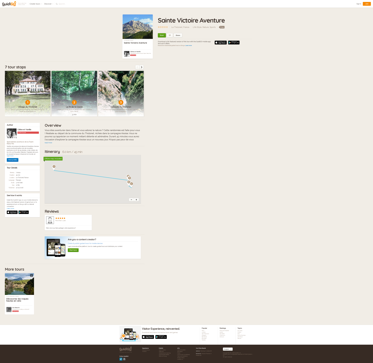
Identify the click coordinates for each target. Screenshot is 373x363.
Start (162, 35)
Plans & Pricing (163, 356)
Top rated (222, 333)
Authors (144, 351)
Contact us (180, 359)
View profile (12, 160)
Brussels (204, 338)
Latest (221, 332)
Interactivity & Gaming (165, 353)
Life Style (197, 27)
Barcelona (204, 336)
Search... (62, 4)
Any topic (239, 330)
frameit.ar (198, 353)
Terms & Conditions (182, 356)
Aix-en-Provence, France (12, 296)
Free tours (222, 335)
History (239, 332)
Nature (206, 27)
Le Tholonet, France (128, 40)
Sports (213, 27)
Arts (238, 333)
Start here (73, 250)
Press (178, 353)
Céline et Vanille (135, 51)
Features (161, 351)
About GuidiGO (181, 350)
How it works (162, 350)
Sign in (358, 4)
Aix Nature (16, 307)
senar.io (198, 351)
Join (366, 4)
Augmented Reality (164, 354)
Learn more (188, 45)
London (204, 332)
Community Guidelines (183, 354)
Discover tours (146, 350)
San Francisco (205, 333)
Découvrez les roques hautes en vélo (17, 299)
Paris (203, 330)
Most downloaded (224, 330)
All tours (222, 336)
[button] (131, 185)
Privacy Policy (181, 357)
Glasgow (204, 335)
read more (10, 156)
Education (180, 351)
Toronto (204, 340)
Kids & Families (241, 335)
